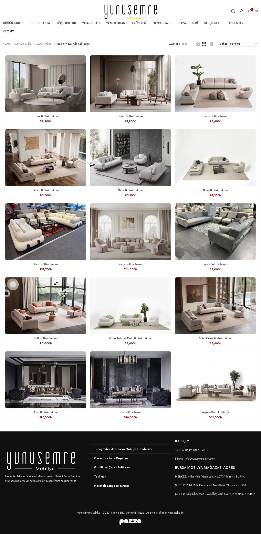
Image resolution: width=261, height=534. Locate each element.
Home (7, 44)
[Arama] (233, 11)
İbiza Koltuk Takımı (130, 190)
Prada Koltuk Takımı (130, 264)
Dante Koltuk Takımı (215, 116)
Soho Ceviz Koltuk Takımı (215, 338)
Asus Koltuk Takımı (45, 412)
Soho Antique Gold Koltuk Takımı (130, 338)
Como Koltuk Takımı (130, 116)
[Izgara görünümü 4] (211, 43)
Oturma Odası (24, 44)
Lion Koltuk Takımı (130, 412)
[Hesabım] (241, 11)
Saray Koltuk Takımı (215, 264)
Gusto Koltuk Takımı (46, 190)
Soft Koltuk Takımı (46, 338)
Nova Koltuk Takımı (215, 190)
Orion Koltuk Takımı (46, 264)
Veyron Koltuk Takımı (215, 412)
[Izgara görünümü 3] (204, 43)
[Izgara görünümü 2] (198, 43)
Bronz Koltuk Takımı (46, 116)
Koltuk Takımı (44, 44)
